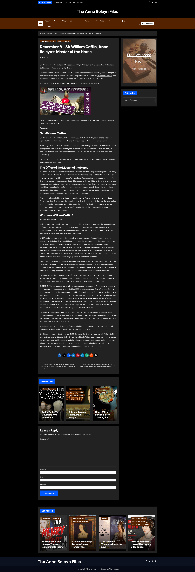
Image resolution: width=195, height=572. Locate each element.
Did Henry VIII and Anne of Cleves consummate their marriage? (52, 545)
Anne (78, 21)
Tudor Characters (64, 41)
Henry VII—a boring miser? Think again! (102, 415)
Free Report (101, 21)
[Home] (40, 23)
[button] (156, 24)
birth (112, 318)
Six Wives (56, 518)
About (47, 21)
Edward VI (65, 321)
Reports (88, 21)
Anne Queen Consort (48, 41)
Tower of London (46, 123)
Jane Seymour (99, 72)
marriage (70, 250)
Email (43, 477)
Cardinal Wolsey (107, 247)
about (49, 83)
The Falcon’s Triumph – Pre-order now (111, 544)
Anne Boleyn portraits (80, 522)
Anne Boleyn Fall (75, 389)
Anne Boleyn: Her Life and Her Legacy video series (141, 544)
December (71, 65)
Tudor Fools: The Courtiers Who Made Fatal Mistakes (50, 416)
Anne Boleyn (85, 72)
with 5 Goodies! (139, 68)
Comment (44, 439)
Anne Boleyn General (139, 518)
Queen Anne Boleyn (73, 120)
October (91, 318)
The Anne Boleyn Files (97, 11)
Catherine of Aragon (92, 264)
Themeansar (113, 569)
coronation (58, 289)
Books (56, 21)
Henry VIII (46, 518)
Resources (113, 21)
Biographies (67, 21)
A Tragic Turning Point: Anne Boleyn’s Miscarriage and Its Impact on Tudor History (77, 419)
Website (43, 484)
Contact (48, 26)
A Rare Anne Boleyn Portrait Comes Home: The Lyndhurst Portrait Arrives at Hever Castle (82, 548)
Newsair (104, 569)
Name (43, 470)
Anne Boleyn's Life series (140, 525)
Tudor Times (100, 392)
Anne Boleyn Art (78, 518)
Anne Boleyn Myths (76, 392)
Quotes (125, 21)
